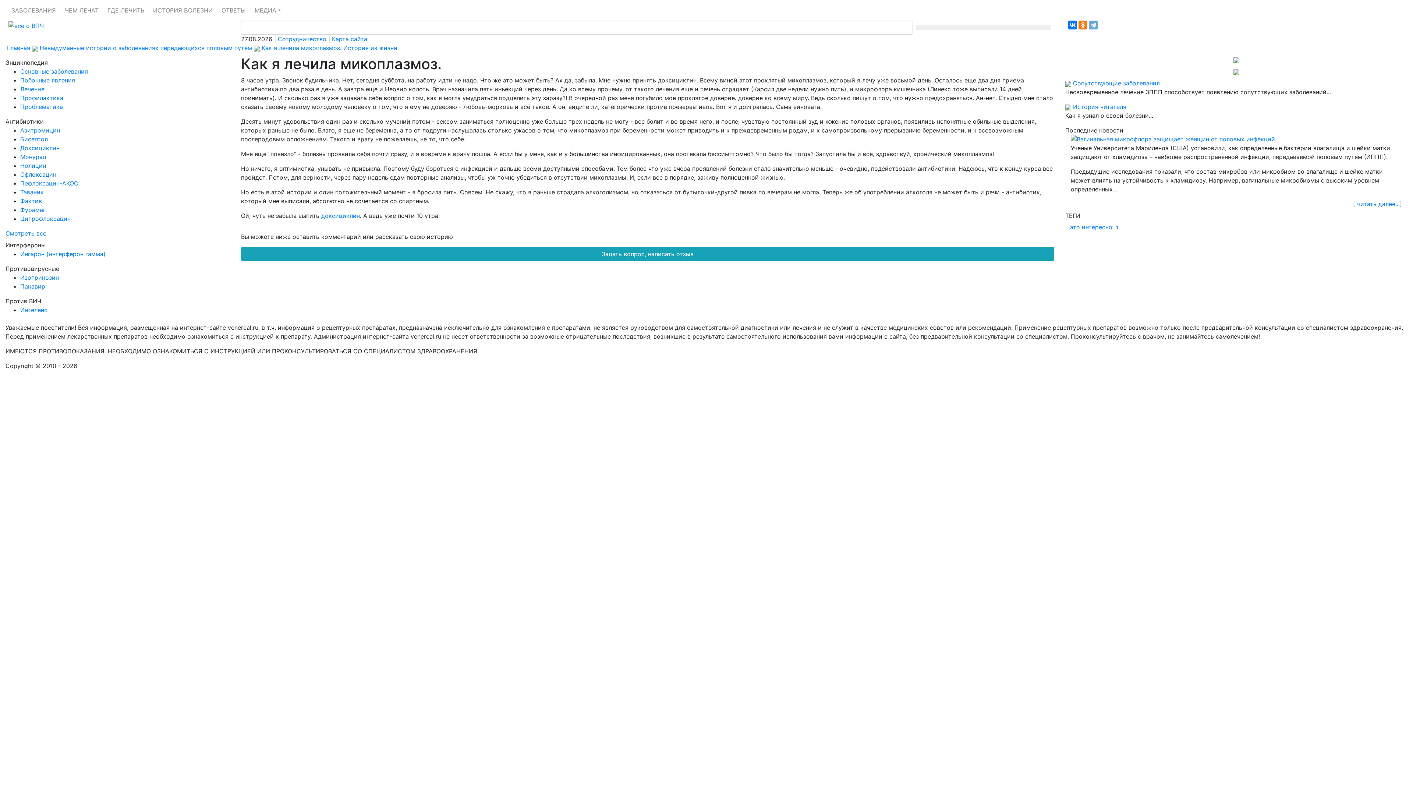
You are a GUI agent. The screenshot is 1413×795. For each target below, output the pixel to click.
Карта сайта (349, 39)
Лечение (32, 89)
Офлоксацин (38, 174)
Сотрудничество (302, 39)
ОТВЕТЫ (234, 10)
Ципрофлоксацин (45, 218)
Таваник (32, 192)
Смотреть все (26, 233)
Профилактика (41, 98)
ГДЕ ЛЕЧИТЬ (125, 10)
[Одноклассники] (1083, 25)
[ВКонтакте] (1072, 25)
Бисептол (34, 139)
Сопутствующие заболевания (1116, 83)
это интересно (1094, 227)
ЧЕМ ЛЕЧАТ (82, 10)
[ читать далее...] (1377, 204)
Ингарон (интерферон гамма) (63, 254)
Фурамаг (33, 209)
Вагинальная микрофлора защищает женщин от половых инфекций (1176, 139)
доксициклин (340, 215)
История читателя (1099, 106)
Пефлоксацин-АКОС (49, 183)
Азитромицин (40, 130)
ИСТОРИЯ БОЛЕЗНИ (183, 10)
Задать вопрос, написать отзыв (648, 254)
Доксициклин (40, 148)
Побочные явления (47, 80)
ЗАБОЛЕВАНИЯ (33, 10)
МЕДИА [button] (265, 10)
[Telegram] (1093, 25)
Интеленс (33, 310)
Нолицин (33, 165)
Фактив (31, 201)
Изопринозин (39, 277)
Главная (18, 48)
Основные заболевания (54, 71)
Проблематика (41, 106)
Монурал (33, 156)
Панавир (32, 286)
